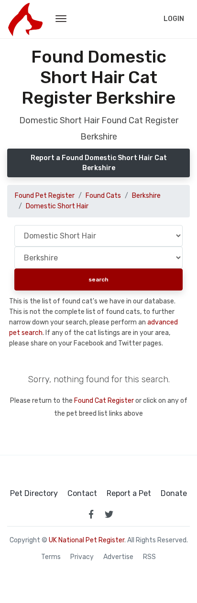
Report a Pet (129, 493)
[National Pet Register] (25, 19)
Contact (82, 493)
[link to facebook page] (91, 514)
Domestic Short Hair (57, 206)
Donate (174, 493)
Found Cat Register (104, 401)
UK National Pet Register (86, 540)
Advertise (118, 557)
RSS (149, 557)
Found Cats (103, 196)
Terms (51, 557)
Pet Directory (34, 493)
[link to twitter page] (109, 514)
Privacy (82, 557)
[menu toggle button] (61, 19)
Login (174, 19)
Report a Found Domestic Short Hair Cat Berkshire (99, 163)
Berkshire (146, 196)
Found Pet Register (45, 196)
